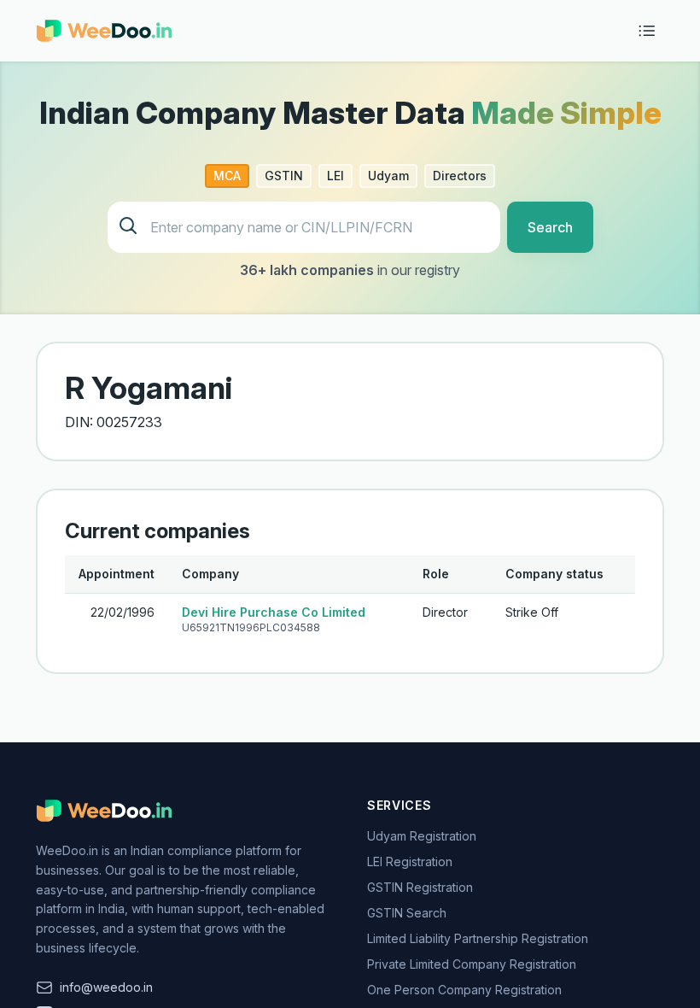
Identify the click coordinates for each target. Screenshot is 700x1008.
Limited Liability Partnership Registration (477, 938)
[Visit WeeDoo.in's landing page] (104, 30)
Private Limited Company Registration (471, 964)
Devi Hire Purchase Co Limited (273, 612)
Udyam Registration (421, 836)
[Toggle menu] (647, 31)
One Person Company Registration (464, 989)
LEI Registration (409, 861)
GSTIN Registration (420, 887)
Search (550, 227)
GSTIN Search (406, 912)
